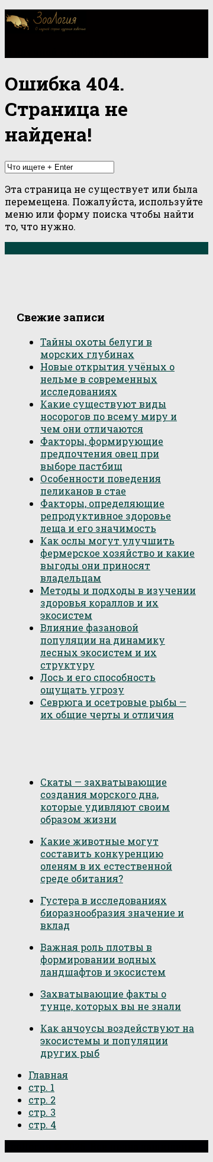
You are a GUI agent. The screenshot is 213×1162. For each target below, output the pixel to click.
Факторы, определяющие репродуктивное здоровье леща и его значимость (105, 515)
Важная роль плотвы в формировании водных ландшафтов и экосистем (103, 959)
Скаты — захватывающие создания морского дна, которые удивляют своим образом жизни (105, 800)
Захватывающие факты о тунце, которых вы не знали (110, 999)
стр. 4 (42, 1124)
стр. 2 (42, 1099)
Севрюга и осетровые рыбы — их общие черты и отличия (113, 708)
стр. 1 (41, 1087)
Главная (48, 1075)
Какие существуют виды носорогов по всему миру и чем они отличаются (108, 416)
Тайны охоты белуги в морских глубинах (96, 347)
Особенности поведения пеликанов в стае (100, 484)
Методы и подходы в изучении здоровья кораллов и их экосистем (118, 602)
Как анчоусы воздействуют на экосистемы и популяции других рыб (117, 1040)
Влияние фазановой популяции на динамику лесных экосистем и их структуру (102, 646)
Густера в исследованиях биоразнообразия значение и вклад (112, 912)
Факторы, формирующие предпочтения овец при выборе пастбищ (101, 453)
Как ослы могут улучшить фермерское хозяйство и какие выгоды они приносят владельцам (117, 559)
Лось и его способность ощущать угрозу (98, 683)
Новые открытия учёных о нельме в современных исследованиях (107, 379)
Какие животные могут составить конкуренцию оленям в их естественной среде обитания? (106, 860)
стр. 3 (42, 1112)
